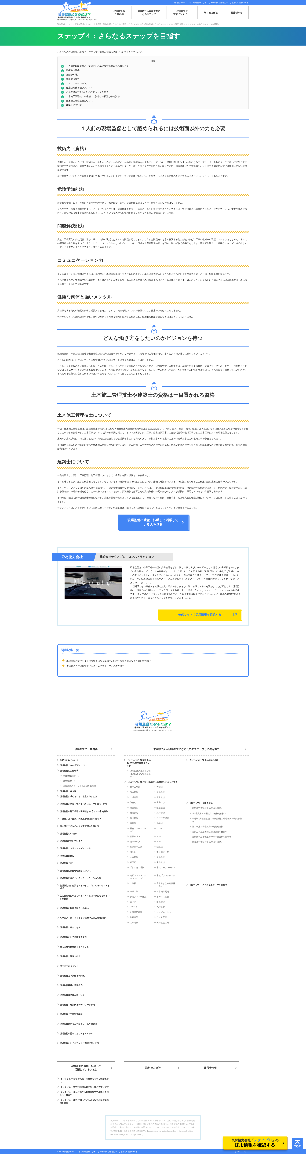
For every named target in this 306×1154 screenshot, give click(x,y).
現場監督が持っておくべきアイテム (76, 1033)
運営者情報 (236, 12)
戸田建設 (161, 797)
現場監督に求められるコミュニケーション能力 (81, 878)
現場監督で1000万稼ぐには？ (73, 765)
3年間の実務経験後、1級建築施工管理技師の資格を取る (217, 820)
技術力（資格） (74, 70)
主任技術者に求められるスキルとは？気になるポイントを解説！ (84, 897)
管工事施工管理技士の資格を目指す (208, 826)
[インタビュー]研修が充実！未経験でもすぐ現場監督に (84, 1080)
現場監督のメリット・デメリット (75, 848)
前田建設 (134, 818)
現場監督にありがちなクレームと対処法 (78, 1024)
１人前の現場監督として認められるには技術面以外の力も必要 (97, 66)
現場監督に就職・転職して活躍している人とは (86, 1068)
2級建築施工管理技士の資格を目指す (209, 813)
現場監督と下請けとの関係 (72, 975)
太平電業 (134, 922)
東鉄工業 (134, 891)
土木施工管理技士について (79, 100)
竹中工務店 (135, 787)
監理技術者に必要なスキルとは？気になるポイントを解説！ (84, 887)
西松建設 (134, 813)
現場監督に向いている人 (71, 841)
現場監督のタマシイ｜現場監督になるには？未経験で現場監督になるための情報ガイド (211, 2)
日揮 (159, 841)
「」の (255, 1142)
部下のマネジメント (69, 966)
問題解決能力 (73, 79)
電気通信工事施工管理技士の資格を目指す (211, 837)
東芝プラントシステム (166, 877)
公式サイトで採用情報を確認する (199, 614)
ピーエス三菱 (163, 896)
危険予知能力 (73, 74)
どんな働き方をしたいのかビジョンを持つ (87, 92)
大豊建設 (134, 857)
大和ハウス (162, 802)
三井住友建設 (163, 818)
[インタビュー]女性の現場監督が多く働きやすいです (84, 1087)
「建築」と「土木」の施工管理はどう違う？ (80, 819)
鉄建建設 (161, 808)
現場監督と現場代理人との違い (74, 908)
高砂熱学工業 (136, 847)
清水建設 (134, 792)
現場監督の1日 (66, 863)
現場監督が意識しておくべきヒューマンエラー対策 (83, 804)
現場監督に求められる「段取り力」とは (78, 796)
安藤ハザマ (135, 836)
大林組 (160, 787)
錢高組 (160, 847)
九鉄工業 (161, 907)
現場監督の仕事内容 (119, 12)
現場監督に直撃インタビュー (182, 12)
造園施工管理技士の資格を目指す (207, 842)
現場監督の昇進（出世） (71, 956)
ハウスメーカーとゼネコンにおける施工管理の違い (83, 918)
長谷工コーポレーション (139, 830)
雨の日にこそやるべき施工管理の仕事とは (79, 826)
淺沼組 (133, 852)
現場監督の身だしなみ (70, 927)
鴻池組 (160, 823)
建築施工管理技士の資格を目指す (207, 808)
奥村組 (133, 823)
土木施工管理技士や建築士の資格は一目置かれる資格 (93, 96)
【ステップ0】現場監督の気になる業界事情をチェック (139, 763)
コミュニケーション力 (77, 83)
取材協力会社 (211, 12)
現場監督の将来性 (68, 791)
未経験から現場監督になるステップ (149, 12)
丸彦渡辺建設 (136, 912)
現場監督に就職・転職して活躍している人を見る (152, 522)
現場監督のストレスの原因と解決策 (79, 786)
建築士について (74, 105)
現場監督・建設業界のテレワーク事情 (77, 1004)
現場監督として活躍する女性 (73, 937)
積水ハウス (135, 841)
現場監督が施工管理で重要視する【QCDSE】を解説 (84, 811)
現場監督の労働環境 (69, 770)
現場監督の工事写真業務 (71, 1014)
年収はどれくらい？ (69, 760)
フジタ (160, 828)
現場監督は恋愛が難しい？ (72, 995)
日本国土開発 (163, 891)
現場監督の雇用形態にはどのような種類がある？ (140, 774)
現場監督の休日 (67, 856)
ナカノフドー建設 (138, 896)
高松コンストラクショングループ (139, 877)
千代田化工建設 (137, 867)
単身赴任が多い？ (71, 776)
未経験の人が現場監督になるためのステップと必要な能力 (95, 666)
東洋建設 (161, 862)
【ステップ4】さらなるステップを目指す (208, 885)
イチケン (134, 907)
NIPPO (159, 836)
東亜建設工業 (163, 852)
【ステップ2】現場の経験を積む (204, 760)
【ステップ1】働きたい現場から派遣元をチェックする (152, 782)
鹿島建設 (161, 792)
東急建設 (134, 808)
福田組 (133, 862)
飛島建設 (161, 857)
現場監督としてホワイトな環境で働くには (79, 1043)
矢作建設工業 (163, 922)
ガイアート (135, 902)
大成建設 (134, 797)
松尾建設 (161, 902)
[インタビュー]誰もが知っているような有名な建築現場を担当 (84, 1101)
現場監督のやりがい (69, 833)
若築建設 (134, 917)
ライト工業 (162, 917)
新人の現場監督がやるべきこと (74, 946)
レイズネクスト (164, 912)
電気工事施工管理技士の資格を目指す (209, 832)
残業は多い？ (69, 781)
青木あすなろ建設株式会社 (166, 884)
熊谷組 (133, 802)
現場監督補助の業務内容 (71, 985)
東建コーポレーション (166, 869)
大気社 (133, 883)
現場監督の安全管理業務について (75, 870)
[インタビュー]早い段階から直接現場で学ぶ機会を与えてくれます (84, 1093)
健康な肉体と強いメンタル (79, 87)
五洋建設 (161, 813)
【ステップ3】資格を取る (201, 803)
